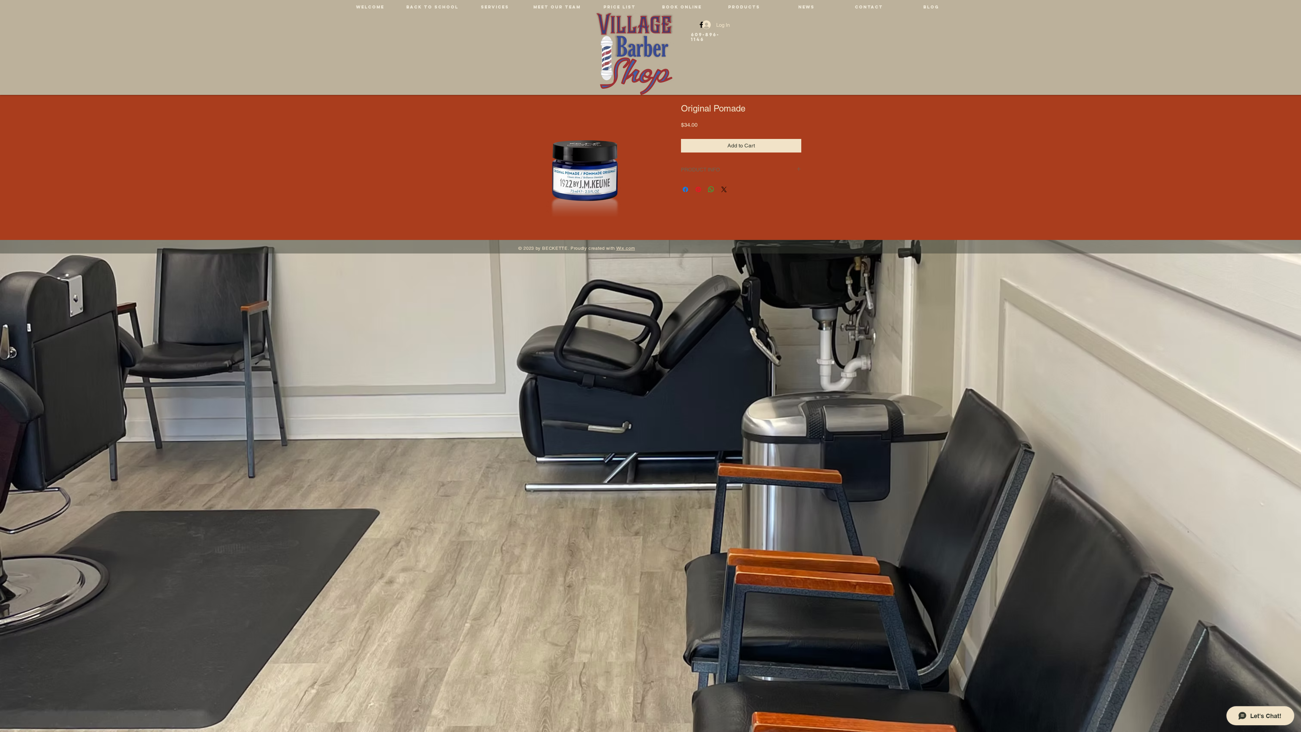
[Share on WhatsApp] (711, 189)
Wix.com (625, 248)
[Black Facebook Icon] (701, 25)
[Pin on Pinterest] (698, 189)
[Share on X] (724, 189)
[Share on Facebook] (685, 189)
